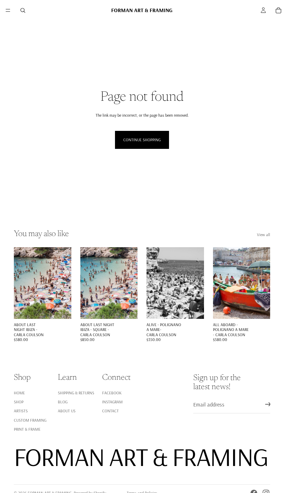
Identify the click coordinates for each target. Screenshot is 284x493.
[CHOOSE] (60, 308)
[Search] (22, 10)
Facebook (112, 392)
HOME (19, 392)
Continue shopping (142, 139)
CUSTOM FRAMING (30, 420)
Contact (110, 411)
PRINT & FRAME (27, 429)
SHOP (19, 401)
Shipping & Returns (76, 392)
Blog (63, 401)
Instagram (112, 401)
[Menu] (8, 10)
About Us (67, 411)
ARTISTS (21, 411)
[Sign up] (268, 404)
